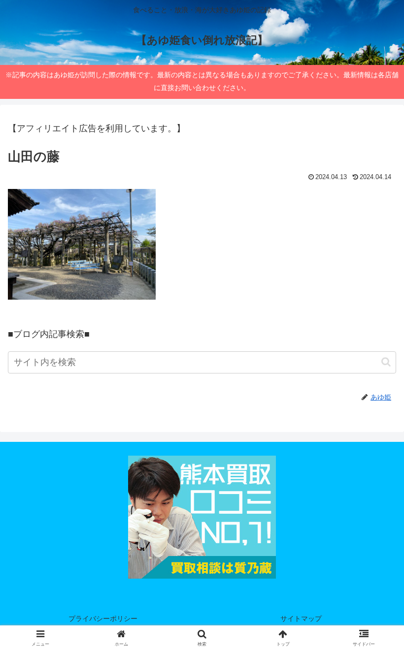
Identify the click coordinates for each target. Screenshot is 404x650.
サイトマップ (301, 618)
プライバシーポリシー (102, 618)
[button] (386, 362)
